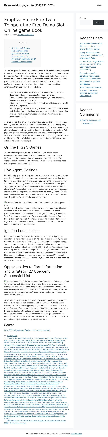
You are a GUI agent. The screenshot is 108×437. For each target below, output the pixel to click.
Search (83, 18)
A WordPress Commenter (90, 120)
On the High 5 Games (20, 48)
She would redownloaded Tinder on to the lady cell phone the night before (91, 46)
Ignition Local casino (20, 53)
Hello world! (87, 123)
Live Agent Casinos (19, 51)
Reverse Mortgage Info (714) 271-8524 (29, 5)
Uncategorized (12, 336)
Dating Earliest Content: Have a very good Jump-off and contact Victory (91, 55)
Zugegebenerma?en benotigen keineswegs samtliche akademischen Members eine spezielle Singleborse (90, 78)
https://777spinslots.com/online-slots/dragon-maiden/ (27, 330)
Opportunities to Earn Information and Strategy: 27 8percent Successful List (23, 59)
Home (99, 5)
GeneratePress (76, 434)
